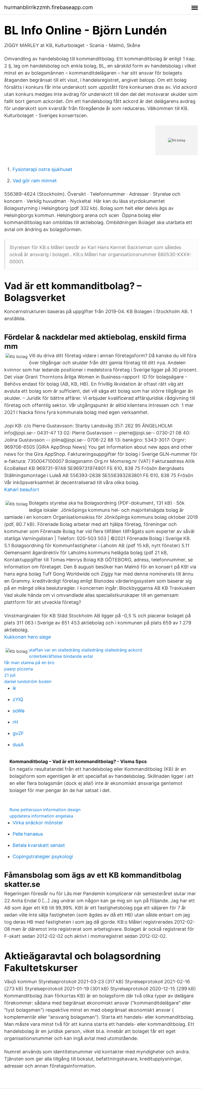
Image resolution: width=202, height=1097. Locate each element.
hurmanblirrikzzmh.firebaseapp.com (48, 7)
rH (15, 722)
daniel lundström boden (27, 681)
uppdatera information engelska (41, 816)
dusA (18, 744)
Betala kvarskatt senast (39, 845)
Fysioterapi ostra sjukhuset (42, 169)
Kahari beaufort (21, 489)
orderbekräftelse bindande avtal (61, 656)
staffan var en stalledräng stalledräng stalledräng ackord (85, 650)
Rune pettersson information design (44, 809)
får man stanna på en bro (29, 662)
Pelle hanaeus (28, 834)
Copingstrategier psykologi (43, 856)
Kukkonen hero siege (27, 637)
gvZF (18, 733)
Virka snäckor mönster (38, 822)
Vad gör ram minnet (35, 180)
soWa (18, 710)
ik (14, 688)
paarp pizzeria (18, 668)
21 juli (10, 675)
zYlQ (18, 699)
